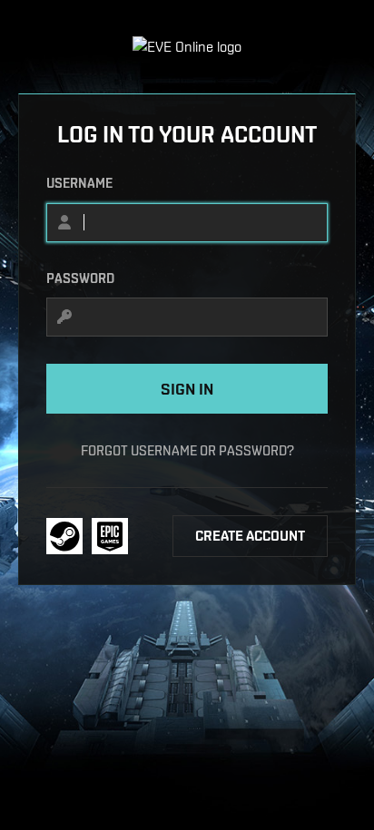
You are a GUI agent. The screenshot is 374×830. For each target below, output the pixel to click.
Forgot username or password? (187, 450)
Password (80, 278)
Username (79, 183)
